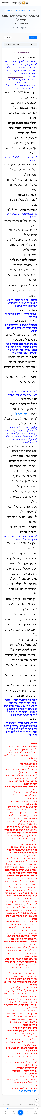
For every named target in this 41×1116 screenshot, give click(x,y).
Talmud (8, 11)
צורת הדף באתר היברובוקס (21, 53)
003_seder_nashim (19, 11)
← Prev (7, 37)
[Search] (20, 3)
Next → (33, 37)
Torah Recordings (9, 3)
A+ (37, 1100)
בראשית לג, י (19, 414)
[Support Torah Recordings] (23, 2)
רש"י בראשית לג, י (27, 1091)
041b (33, 11)
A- (37, 1105)
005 (28, 11)
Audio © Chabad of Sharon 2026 (12, 1105)
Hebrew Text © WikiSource (30, 1105)
